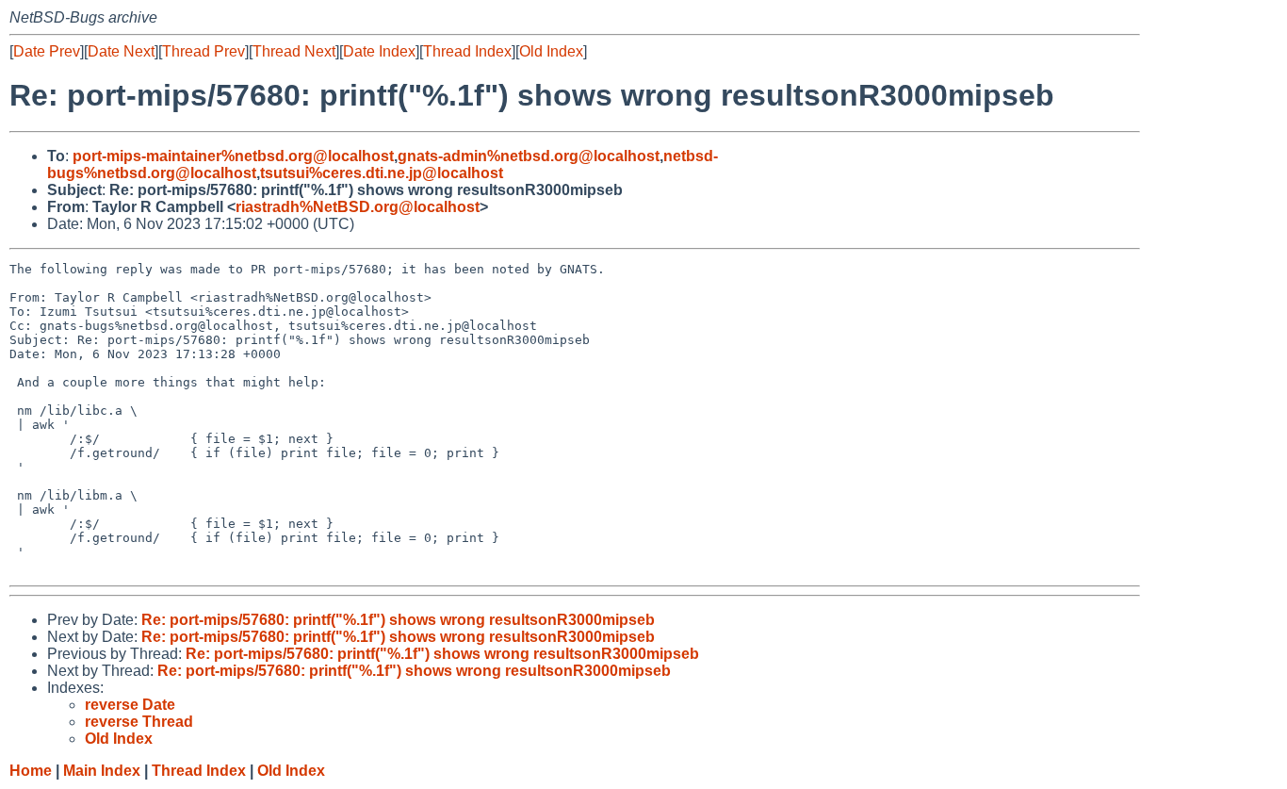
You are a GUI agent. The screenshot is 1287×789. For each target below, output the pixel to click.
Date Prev (46, 51)
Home (30, 771)
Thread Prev (203, 51)
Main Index (101, 771)
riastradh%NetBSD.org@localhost (358, 207)
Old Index (551, 51)
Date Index (379, 51)
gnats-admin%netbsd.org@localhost (529, 156)
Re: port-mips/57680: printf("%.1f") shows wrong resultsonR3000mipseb (398, 620)
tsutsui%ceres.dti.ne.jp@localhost (381, 173)
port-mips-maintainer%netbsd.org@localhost (233, 156)
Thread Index (467, 51)
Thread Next (294, 51)
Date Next (121, 51)
